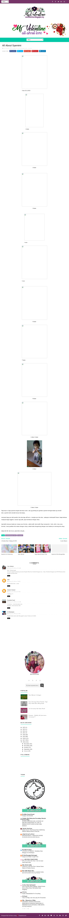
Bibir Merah (21, 554)
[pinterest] (48, 915)
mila (8, 579)
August (26, 751)
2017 (24, 740)
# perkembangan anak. (11, 535)
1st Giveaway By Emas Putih (37, 708)
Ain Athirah (10, 566)
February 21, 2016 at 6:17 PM (14, 613)
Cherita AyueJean (27, 828)
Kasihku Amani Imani (28, 814)
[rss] (57, 915)
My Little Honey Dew (28, 870)
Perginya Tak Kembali (27, 815)
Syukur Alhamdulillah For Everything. (31, 893)
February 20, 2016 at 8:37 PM (14, 591)
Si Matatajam (10, 612)
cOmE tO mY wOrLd (28, 834)
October (26, 747)
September (27, 749)
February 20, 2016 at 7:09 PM (14, 581)
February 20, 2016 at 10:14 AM (14, 568)
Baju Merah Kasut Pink (41, 554)
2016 (24, 742)
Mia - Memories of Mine (29, 900)
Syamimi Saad (11, 600)
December (27, 743)
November (27, 745)
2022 (24, 731)
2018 (24, 738)
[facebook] (52, 1)
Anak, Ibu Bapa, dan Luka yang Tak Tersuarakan (34, 897)
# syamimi (20, 535)
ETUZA (24, 892)
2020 (24, 734)
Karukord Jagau (26, 849)
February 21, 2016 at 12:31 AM (14, 601)
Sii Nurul (24, 896)
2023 (24, 729)
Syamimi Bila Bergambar (58, 554)
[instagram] (64, 1)
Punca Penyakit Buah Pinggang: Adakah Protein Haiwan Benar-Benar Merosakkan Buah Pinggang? (33, 888)
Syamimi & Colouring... (7, 554)
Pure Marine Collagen (35, 695)
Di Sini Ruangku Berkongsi (29, 855)
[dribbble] (54, 915)
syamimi (30, 48)
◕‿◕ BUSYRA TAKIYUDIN (30, 859)
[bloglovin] (51, 915)
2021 (24, 732)
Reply (9, 575)
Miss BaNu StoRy (27, 865)
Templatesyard (22, 915)
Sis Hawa (10, 915)
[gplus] (61, 1)
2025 (24, 727)
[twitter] (58, 1)
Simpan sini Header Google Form (30, 856)
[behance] (60, 915)
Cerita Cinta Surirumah (28, 885)
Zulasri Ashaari (11, 590)
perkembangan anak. (22, 48)
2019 (24, 736)
